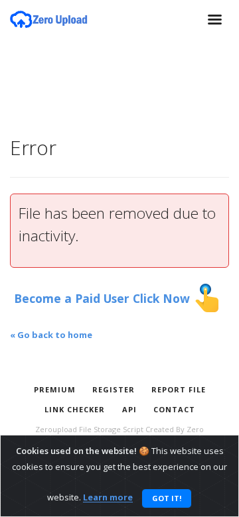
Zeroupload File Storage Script (89, 429)
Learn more (108, 498)
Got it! (166, 498)
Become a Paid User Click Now (103, 298)
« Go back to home (51, 335)
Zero (195, 429)
